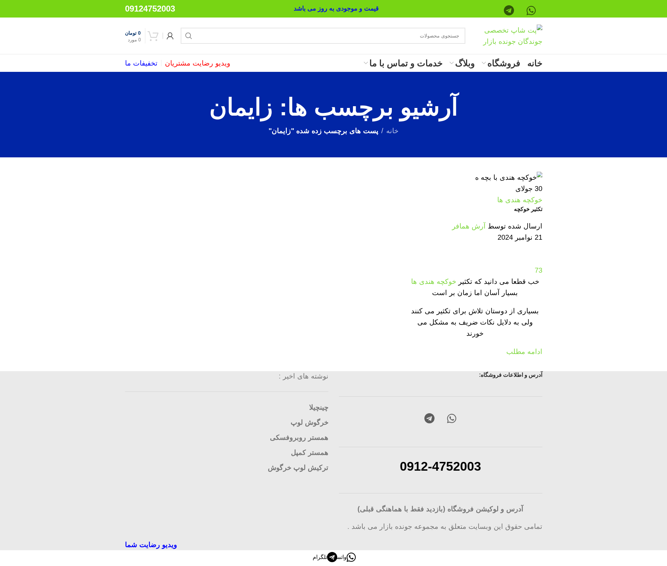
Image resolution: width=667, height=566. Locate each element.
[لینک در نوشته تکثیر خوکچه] (333, 275)
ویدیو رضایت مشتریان (197, 63)
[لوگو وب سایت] (507, 35)
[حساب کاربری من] (170, 36)
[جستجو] (189, 36)
